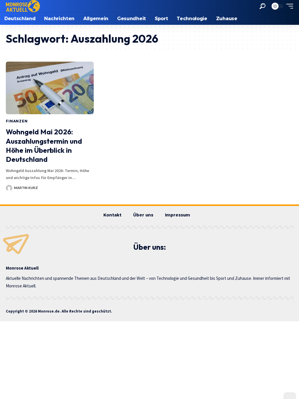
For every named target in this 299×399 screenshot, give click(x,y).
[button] (262, 6)
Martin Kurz (26, 188)
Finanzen (17, 121)
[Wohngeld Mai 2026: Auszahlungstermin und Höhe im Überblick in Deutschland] (50, 88)
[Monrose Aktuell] (23, 6)
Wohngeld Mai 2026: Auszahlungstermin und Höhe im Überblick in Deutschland (44, 145)
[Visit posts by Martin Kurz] (9, 188)
